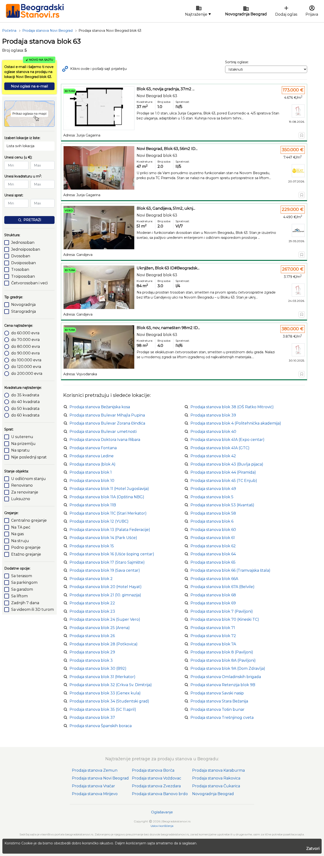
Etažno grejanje (26, 554)
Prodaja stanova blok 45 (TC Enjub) (223, 480)
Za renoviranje (24, 492)
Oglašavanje (162, 812)
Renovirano (22, 485)
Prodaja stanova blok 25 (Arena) (99, 627)
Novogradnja (23, 304)
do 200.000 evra (26, 373)
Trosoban (20, 269)
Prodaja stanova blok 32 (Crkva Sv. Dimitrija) (110, 685)
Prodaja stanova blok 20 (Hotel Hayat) (105, 586)
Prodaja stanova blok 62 (213, 546)
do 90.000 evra (25, 353)
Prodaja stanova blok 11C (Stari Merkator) (108, 513)
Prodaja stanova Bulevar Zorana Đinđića (107, 423)
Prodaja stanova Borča (153, 770)
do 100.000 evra (26, 360)
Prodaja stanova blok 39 (213, 415)
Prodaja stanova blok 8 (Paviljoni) (221, 652)
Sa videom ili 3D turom (32, 609)
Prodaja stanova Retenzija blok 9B (222, 685)
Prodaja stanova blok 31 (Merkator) (102, 677)
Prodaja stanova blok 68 (213, 595)
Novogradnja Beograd (213, 794)
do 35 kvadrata (25, 395)
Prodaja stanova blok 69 (213, 603)
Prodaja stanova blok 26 (92, 636)
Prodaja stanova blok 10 (91, 480)
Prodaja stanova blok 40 (213, 431)
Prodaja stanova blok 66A (214, 578)
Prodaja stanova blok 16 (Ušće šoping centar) (111, 554)
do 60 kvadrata (25, 415)
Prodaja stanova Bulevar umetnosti (103, 431)
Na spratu (20, 450)
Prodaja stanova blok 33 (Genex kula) (105, 693)
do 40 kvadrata (25, 401)
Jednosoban (22, 242)
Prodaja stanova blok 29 (92, 652)
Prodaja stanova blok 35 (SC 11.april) (102, 709)
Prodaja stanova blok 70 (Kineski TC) (224, 619)
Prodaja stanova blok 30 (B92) (97, 668)
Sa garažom (22, 589)
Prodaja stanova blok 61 (212, 537)
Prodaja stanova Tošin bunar (217, 709)
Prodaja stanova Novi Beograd (100, 778)
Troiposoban (23, 276)
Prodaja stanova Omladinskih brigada (225, 677)
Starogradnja (23, 311)
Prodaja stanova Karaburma (218, 770)
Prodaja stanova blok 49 (213, 488)
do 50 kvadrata (25, 408)
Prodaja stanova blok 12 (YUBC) (99, 521)
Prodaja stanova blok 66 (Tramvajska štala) (230, 570)
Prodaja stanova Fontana (93, 448)
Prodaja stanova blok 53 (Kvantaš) (222, 505)
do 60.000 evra (25, 333)
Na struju (20, 541)
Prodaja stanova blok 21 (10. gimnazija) (105, 595)
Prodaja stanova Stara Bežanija (219, 701)
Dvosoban (20, 256)
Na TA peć (20, 527)
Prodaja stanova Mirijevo (95, 794)
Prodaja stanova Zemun (94, 770)
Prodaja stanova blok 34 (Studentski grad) (109, 701)
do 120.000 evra (26, 366)
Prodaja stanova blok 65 (213, 562)
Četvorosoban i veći (29, 283)
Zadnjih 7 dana (25, 603)
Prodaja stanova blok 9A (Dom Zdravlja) (227, 668)
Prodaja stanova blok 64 (213, 554)
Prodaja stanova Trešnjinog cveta (222, 717)
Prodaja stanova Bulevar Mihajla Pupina (107, 415)
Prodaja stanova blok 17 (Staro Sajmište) (107, 562)
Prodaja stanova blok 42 (213, 456)
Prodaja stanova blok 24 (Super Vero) (104, 619)
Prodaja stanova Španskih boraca (100, 726)
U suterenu (22, 437)
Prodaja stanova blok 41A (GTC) (220, 448)
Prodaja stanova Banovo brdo (160, 794)
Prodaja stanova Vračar (93, 786)
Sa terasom (21, 576)
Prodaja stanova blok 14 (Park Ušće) (103, 537)
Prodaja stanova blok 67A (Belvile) (222, 586)
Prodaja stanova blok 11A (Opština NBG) (106, 497)
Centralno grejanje (29, 520)
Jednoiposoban (25, 249)
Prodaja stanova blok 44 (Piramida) (223, 472)
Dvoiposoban (23, 263)
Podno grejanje (26, 547)
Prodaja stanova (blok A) (92, 464)
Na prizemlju (23, 443)
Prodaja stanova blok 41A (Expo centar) (227, 439)
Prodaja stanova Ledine (91, 456)
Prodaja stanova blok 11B (92, 505)
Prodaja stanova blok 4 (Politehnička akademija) (235, 423)
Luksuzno (20, 499)
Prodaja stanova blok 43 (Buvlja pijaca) (226, 464)
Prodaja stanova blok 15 (91, 546)
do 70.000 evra (25, 339)
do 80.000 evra (25, 346)
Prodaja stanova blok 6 (211, 521)
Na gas (17, 534)
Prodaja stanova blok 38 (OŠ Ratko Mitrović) (232, 407)
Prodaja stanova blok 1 (90, 472)
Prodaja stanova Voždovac (156, 778)
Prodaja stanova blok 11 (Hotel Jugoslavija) (109, 488)
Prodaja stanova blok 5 (211, 497)
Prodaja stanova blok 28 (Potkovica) (103, 644)
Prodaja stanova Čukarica (216, 786)
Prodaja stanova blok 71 (212, 627)
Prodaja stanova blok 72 (213, 636)
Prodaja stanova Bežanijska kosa (99, 407)
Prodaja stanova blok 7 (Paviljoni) (221, 611)
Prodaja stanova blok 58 (213, 513)
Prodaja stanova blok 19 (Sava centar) (104, 570)
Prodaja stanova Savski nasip (217, 693)
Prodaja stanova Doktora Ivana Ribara (104, 439)
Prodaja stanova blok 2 (91, 578)
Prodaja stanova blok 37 (92, 717)
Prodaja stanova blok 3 (91, 660)
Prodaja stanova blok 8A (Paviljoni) (223, 660)
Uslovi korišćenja (162, 826)
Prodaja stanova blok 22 (92, 603)
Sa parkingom (24, 582)
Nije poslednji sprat (29, 457)
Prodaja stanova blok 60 (213, 529)
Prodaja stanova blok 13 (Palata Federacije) (109, 529)
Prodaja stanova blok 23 (92, 611)
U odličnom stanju (28, 478)
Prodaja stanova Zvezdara (156, 786)
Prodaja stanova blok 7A (213, 644)
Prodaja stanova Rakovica (216, 778)
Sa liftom (19, 596)
